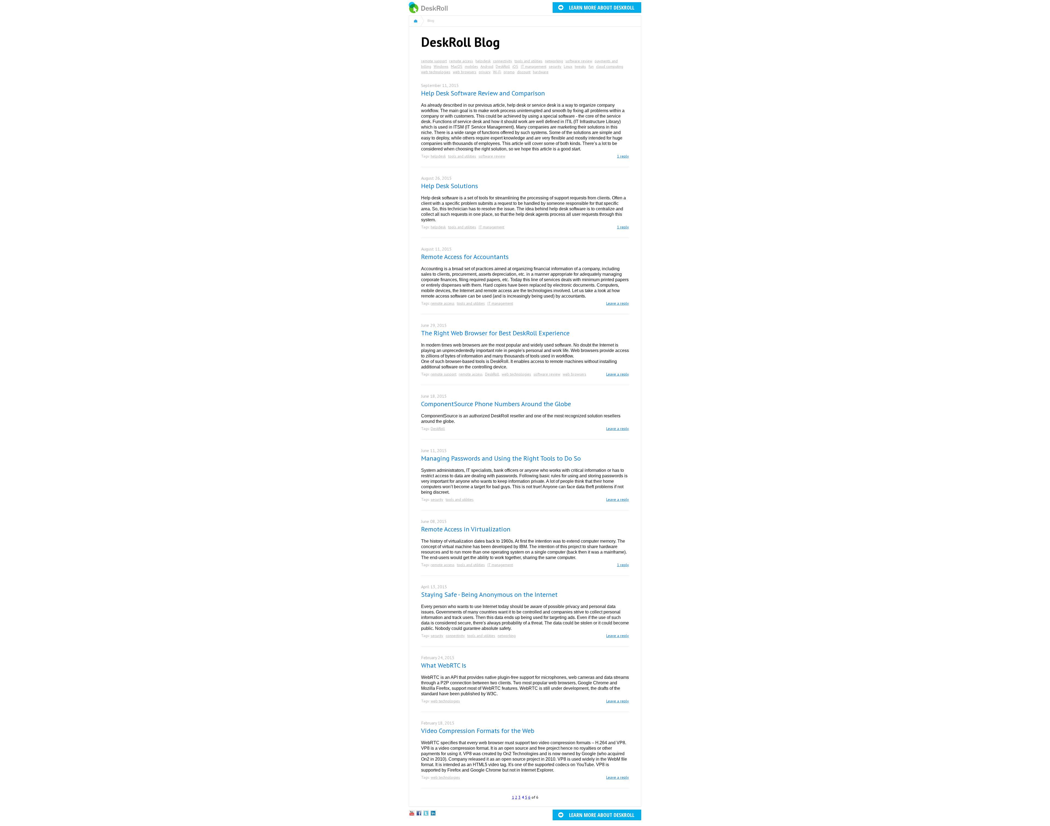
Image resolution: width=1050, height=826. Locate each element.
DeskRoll (503, 66)
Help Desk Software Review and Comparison (483, 93)
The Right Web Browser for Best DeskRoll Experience (495, 333)
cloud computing (609, 66)
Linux (568, 66)
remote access (461, 61)
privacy (485, 71)
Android (486, 66)
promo (509, 71)
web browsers (464, 71)
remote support (434, 61)
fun (591, 66)
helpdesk (483, 61)
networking (554, 61)
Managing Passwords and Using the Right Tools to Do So (501, 458)
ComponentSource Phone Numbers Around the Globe (496, 404)
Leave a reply (617, 303)
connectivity (502, 61)
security (555, 66)
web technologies (435, 71)
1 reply (623, 156)
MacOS (456, 66)
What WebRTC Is (443, 665)
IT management (533, 66)
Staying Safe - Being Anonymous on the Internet (489, 594)
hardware (541, 71)
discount (523, 71)
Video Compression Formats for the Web (477, 730)
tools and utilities (528, 61)
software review (578, 61)
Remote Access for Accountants (465, 256)
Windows (441, 66)
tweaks (580, 66)
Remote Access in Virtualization (466, 529)
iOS (515, 66)
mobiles (471, 66)
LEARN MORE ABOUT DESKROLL (601, 7)
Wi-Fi (497, 71)
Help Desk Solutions (449, 186)
